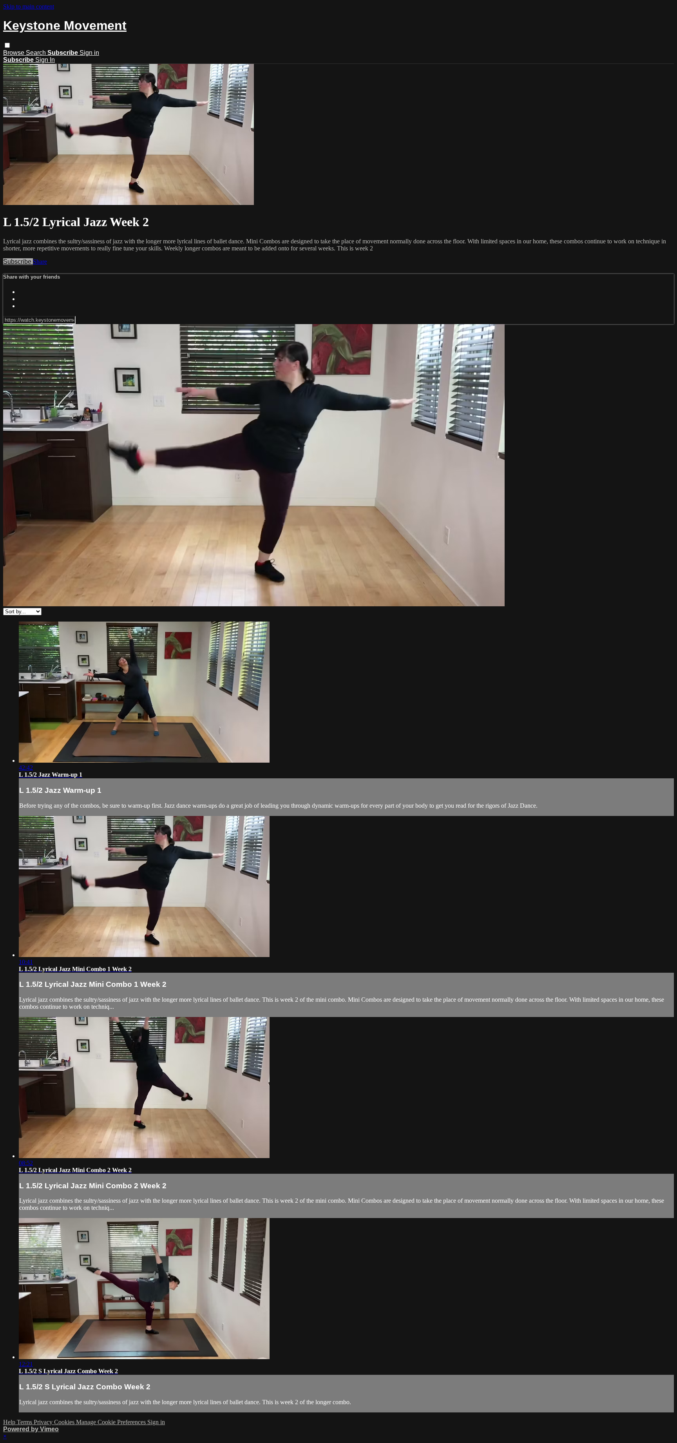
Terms (25, 1422)
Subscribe (18, 261)
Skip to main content (28, 6)
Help (10, 1422)
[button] (7, 45)
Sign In (45, 59)
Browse (14, 52)
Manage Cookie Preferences (111, 1422)
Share (40, 261)
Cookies (65, 1422)
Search (36, 52)
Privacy (44, 1422)
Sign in (89, 52)
